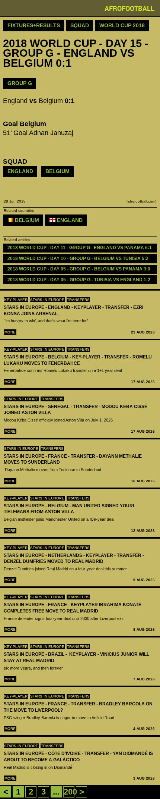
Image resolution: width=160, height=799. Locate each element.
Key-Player (16, 300)
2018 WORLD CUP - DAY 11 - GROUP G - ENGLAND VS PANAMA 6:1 (79, 247)
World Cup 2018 (122, 25)
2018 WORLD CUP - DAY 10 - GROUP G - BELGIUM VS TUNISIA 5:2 (77, 258)
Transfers (78, 300)
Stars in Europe (47, 300)
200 (70, 791)
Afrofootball (129, 8)
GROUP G (19, 83)
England (20, 171)
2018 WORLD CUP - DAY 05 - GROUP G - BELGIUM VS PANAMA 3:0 (78, 269)
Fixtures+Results (33, 25)
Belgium (57, 171)
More (10, 332)
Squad (79, 25)
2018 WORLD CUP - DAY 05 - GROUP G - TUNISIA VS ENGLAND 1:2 (78, 280)
